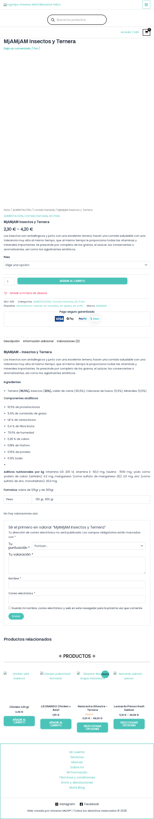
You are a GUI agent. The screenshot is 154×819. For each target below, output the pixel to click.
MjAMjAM (101, 306)
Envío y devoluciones (77, 782)
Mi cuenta (77, 752)
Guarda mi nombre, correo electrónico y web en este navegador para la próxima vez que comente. (77, 608)
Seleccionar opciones (92, 727)
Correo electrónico (21, 593)
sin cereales (50, 306)
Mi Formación (77, 772)
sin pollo (78, 306)
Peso (7, 257)
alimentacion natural (29, 306)
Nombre (14, 578)
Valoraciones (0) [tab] (68, 341)
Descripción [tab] (12, 341)
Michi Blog (77, 787)
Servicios (77, 757)
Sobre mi (77, 767)
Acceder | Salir (130, 32)
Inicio (7, 210)
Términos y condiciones (77, 777)
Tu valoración (20, 554)
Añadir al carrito (72, 281)
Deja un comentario (17, 48)
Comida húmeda (44, 210)
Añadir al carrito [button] (19, 721)
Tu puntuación (19, 546)
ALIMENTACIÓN (22, 210)
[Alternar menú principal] (146, 4)
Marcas (77, 762)
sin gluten (66, 306)
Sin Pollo (54, 216)
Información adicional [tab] (38, 341)
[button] (25, 293)
